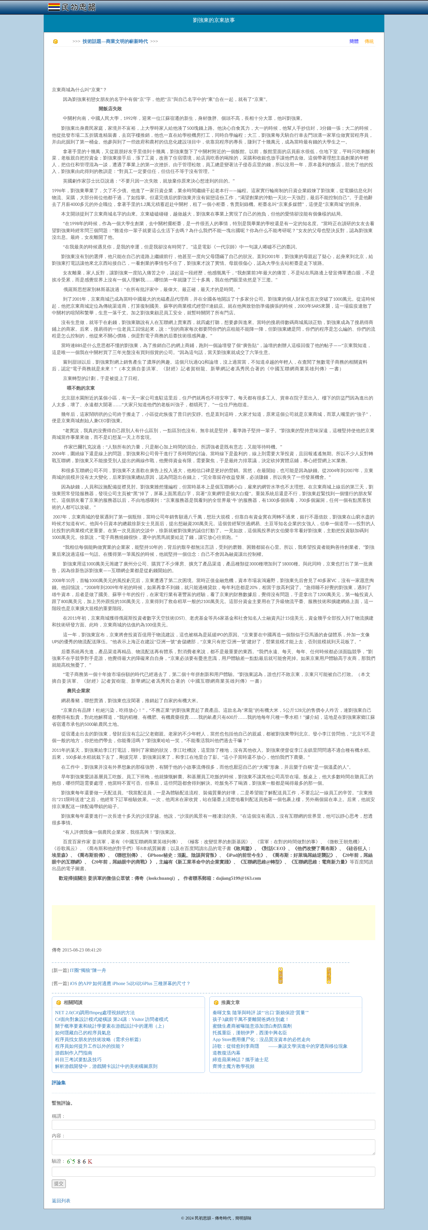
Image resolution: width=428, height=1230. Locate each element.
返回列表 (61, 1200)
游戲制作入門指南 (73, 1052)
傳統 (369, 41)
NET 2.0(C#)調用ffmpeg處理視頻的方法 (95, 1012)
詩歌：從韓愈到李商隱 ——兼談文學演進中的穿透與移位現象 (280, 1046)
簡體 (354, 41)
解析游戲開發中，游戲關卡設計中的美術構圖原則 (106, 1066)
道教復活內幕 (226, 1052)
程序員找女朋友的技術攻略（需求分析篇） (99, 1039)
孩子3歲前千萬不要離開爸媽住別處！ (251, 1019)
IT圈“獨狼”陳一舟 (88, 970)
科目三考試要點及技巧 (78, 1059)
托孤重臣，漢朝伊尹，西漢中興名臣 (250, 1032)
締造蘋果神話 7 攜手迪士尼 (240, 1059)
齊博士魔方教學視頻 (233, 1066)
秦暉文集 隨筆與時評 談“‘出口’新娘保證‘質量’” (261, 1012)
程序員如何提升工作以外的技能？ (90, 1046)
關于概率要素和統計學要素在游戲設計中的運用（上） (111, 1026)
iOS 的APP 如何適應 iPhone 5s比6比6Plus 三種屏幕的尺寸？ (130, 983)
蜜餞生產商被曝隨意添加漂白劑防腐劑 (252, 1026)
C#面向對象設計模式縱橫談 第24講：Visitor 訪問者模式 (111, 1019)
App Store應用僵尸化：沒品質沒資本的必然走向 (262, 1039)
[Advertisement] (158, 64)
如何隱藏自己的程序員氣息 (83, 1032)
